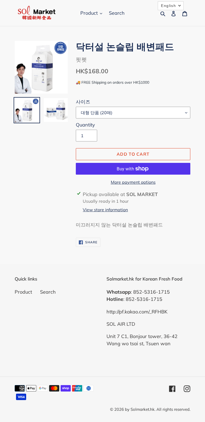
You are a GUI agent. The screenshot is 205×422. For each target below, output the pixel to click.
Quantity (85, 125)
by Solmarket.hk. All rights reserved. (157, 409)
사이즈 (83, 102)
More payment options (133, 182)
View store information (105, 209)
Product (23, 292)
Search (48, 292)
